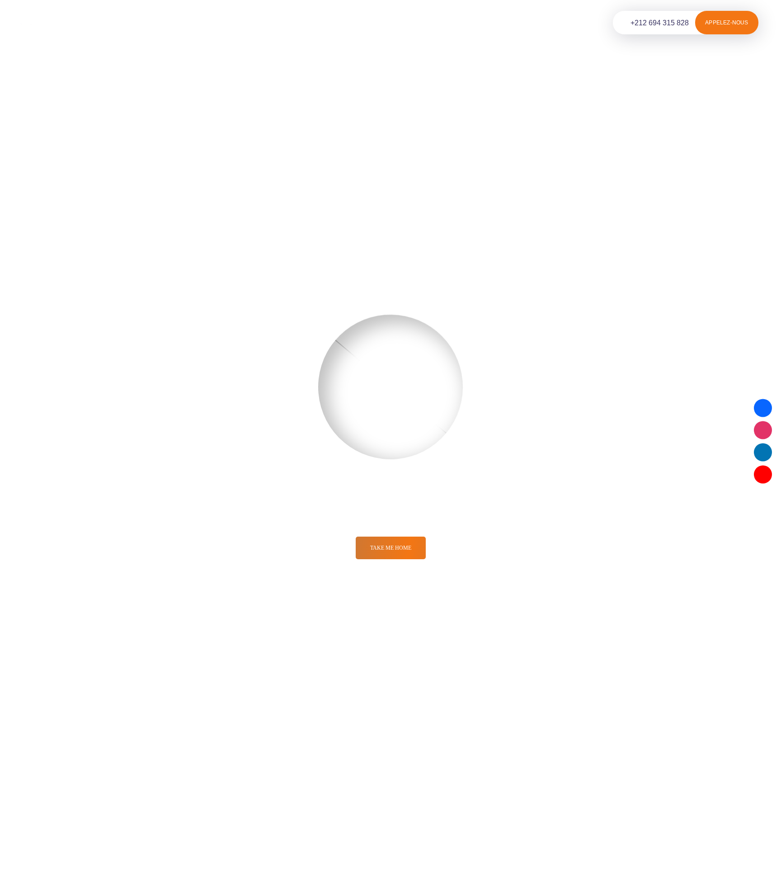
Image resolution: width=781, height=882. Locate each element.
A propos (301, 22)
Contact (348, 22)
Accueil (136, 22)
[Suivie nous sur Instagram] (763, 430)
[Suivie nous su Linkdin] (763, 452)
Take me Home (390, 548)
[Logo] (55, 23)
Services (183, 22)
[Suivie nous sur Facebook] (763, 408)
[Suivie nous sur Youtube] (763, 474)
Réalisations (246, 22)
